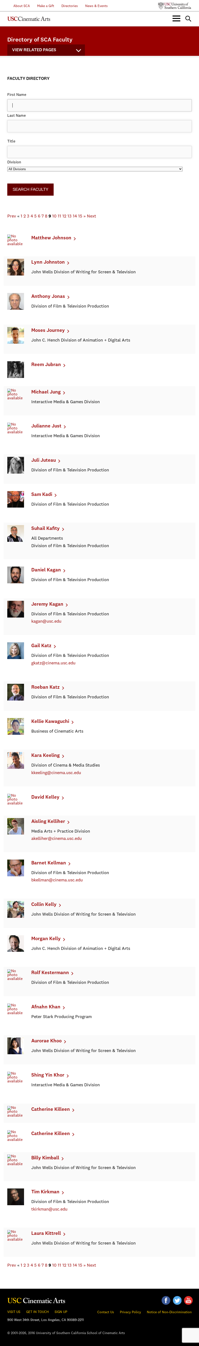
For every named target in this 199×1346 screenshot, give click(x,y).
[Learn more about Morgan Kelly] (15, 951)
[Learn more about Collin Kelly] (15, 917)
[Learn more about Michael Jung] (15, 398)
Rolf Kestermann (50, 972)
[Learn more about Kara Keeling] (15, 768)
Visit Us (13, 1312)
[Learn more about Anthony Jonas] (15, 309)
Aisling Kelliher (48, 821)
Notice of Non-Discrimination (169, 1312)
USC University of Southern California (175, 5)
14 (75, 216)
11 (59, 216)
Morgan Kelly (46, 938)
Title (11, 141)
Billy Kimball (45, 1158)
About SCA (19, 6)
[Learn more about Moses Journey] (15, 343)
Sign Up (61, 1312)
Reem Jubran (46, 364)
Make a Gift (45, 6)
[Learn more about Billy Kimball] (15, 1164)
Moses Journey (48, 330)
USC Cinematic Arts (36, 1299)
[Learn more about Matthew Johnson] (15, 244)
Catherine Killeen (50, 1109)
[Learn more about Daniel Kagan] (15, 582)
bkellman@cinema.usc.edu (57, 880)
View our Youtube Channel (188, 1300)
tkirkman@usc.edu (49, 1209)
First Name (16, 95)
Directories (69, 6)
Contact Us (105, 1312)
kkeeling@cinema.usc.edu (56, 773)
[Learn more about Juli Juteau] (15, 473)
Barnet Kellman (48, 863)
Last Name (16, 116)
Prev (11, 216)
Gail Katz (41, 646)
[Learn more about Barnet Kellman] (15, 875)
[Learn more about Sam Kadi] (15, 507)
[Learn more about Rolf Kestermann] (15, 979)
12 (64, 216)
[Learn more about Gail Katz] (15, 658)
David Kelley (45, 797)
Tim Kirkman (45, 1192)
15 (80, 216)
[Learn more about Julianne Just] (15, 432)
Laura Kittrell (46, 1233)
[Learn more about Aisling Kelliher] (15, 834)
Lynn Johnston (48, 262)
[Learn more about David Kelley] (15, 803)
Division (14, 162)
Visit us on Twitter (177, 1300)
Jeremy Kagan (47, 604)
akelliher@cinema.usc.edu (56, 838)
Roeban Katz (45, 687)
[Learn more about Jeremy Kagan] (15, 617)
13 (69, 216)
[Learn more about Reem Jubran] (15, 377)
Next (91, 216)
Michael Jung (46, 392)
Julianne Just (46, 426)
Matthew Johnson (51, 238)
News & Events (96, 6)
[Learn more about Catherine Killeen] (15, 1116)
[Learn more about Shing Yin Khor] (15, 1081)
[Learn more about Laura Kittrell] (15, 1240)
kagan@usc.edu (46, 621)
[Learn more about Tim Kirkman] (15, 1204)
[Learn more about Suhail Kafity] (15, 541)
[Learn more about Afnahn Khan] (15, 1013)
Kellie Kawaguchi (50, 721)
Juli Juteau (43, 460)
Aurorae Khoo (46, 1041)
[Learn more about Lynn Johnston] (15, 274)
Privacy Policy (130, 1312)
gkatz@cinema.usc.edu (53, 663)
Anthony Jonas (48, 296)
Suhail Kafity (45, 528)
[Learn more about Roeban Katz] (15, 700)
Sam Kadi (41, 494)
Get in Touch (37, 1312)
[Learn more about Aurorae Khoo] (15, 1053)
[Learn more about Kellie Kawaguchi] (15, 734)
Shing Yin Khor (47, 1075)
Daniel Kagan (46, 570)
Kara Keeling (45, 755)
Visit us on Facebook (166, 1300)
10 (54, 216)
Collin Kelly (44, 904)
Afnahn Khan (45, 1007)
